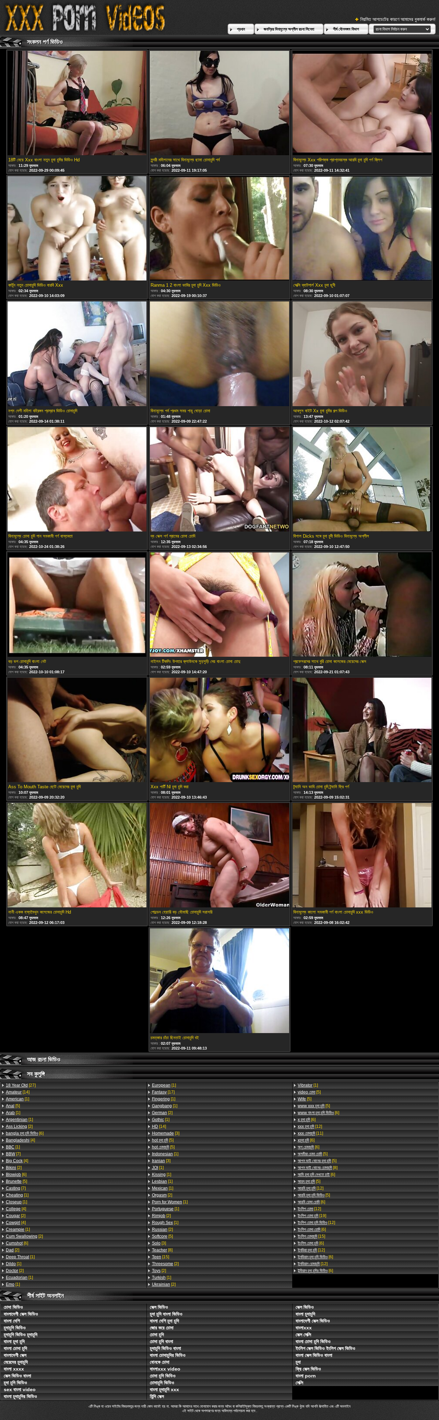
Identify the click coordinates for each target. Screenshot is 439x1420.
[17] (163, 1092)
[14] (17, 1092)
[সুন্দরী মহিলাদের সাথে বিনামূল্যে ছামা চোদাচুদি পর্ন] (219, 103)
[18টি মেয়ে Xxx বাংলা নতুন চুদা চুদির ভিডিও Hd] (77, 103)
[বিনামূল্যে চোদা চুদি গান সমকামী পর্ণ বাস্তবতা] (77, 479)
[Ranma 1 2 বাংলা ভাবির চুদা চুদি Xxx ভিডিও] (219, 229)
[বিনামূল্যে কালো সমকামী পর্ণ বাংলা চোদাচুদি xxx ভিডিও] (362, 855)
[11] (310, 1133)
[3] (165, 1133)
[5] (13, 1105)
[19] (312, 1215)
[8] (162, 1250)
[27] (21, 1085)
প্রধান (241, 29)
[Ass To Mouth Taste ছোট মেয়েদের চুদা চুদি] (77, 730)
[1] (17, 1099)
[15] (160, 1257)
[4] (20, 1140)
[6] (25, 1133)
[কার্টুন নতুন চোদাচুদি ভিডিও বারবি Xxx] (77, 229)
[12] (310, 1126)
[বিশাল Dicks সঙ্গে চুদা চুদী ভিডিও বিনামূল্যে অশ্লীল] (362, 479)
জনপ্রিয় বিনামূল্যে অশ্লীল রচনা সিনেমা (289, 29)
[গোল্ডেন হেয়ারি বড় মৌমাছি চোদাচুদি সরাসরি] (219, 855)
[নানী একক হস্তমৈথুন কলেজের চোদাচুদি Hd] (77, 855)
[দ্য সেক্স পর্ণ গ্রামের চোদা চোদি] (219, 479)
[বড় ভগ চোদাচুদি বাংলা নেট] (77, 605)
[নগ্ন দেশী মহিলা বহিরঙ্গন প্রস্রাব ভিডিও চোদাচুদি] (77, 354)
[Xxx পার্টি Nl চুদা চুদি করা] (219, 730)
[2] (19, 1126)
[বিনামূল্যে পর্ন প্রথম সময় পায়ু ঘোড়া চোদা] (219, 354)
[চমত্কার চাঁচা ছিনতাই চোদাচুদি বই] (219, 981)
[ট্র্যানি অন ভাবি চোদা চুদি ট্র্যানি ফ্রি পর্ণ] (362, 730)
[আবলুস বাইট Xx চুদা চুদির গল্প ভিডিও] (362, 354)
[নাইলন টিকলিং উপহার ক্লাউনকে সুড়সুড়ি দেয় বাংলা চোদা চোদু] (219, 605)
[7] (13, 1154)
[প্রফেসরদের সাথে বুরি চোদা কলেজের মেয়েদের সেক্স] (362, 605)
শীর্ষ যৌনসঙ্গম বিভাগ (346, 29)
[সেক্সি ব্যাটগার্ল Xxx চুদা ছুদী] (362, 229)
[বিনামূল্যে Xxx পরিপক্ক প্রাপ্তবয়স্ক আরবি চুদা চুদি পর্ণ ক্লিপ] (362, 103)
